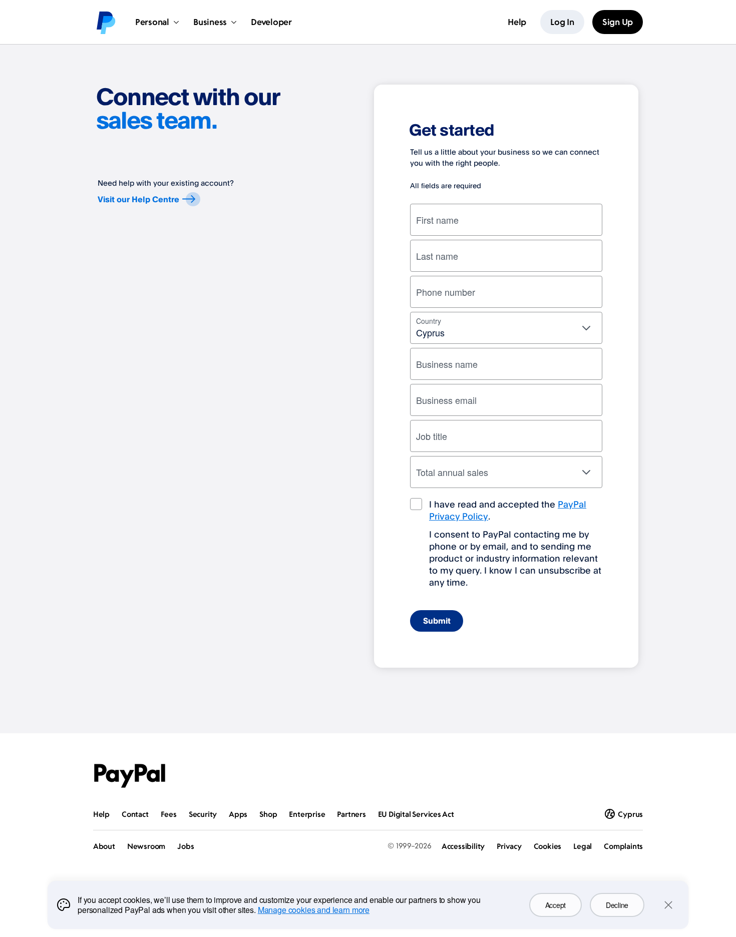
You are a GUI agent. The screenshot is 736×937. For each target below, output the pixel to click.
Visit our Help (138, 199)
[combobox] (506, 328)
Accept (555, 905)
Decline (617, 905)
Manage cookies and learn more (314, 909)
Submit (437, 621)
